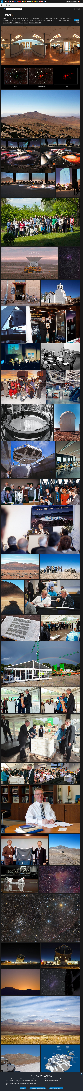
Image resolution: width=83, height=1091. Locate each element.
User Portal (73, 1)
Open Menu (6, 5)
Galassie (69, 18)
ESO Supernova (48, 18)
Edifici (55, 20)
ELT (41, 18)
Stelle (26, 22)
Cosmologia (36, 18)
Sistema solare (8, 22)
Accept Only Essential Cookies (37, 1088)
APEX (26, 18)
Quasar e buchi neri (63, 20)
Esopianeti (56, 18)
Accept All (22, 1088)
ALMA (22, 18)
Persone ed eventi (47, 20)
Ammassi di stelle (18, 22)
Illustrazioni (19, 20)
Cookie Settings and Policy (56, 1088)
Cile (30, 18)
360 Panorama (16, 18)
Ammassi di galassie (9, 20)
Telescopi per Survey (35, 22)
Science (68, 1)
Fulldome (62, 18)
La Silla (26, 20)
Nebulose (32, 20)
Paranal (39, 20)
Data (78, 22)
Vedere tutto (7, 18)
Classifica (77, 20)
